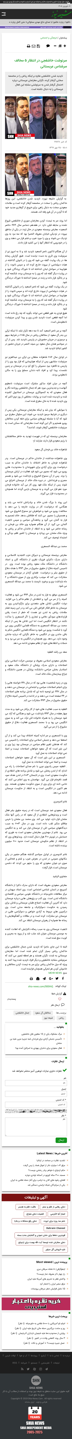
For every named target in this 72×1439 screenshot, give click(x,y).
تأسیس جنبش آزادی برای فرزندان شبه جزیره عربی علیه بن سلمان (36, 1041)
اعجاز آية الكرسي (57, 1214)
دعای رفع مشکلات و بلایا (25, 1221)
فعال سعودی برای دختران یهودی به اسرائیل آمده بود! (38, 1048)
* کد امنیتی (61, 1100)
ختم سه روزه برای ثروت (54, 1221)
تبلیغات (56, 1363)
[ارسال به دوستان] (33, 46)
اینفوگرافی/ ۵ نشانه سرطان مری (51, 1269)
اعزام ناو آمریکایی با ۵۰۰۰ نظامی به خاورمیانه (41, 1323)
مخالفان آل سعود (43, 1013)
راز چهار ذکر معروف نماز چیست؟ (51, 1274)
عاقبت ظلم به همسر (27, 1207)
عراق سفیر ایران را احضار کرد (52, 1284)
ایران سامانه (29, 1402)
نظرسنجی (45, 1363)
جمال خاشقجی (22, 1013)
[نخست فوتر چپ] (36, 1420)
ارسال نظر (55, 1005)
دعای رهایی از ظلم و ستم (54, 1207)
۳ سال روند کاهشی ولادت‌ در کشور (46, 1338)
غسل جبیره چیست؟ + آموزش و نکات (44, 1343)
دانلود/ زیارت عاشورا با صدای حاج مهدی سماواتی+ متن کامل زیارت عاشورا (37, 22)
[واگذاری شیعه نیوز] (36, 27)
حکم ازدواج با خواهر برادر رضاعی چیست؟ (46, 1170)
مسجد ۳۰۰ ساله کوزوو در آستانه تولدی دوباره (45, 1175)
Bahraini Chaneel (55, 1228)
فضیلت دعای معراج (35, 1214)
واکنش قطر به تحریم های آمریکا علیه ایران (46, 1279)
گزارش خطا (57, 994)
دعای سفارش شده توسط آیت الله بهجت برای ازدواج (41, 1242)
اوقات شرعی (10, 1356)
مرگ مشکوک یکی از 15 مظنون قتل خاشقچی (41, 1034)
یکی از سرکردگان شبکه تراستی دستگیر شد (46, 1185)
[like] (36, 999)
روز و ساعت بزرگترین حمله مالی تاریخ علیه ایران (40, 1328)
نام (65, 1078)
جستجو (34, 1363)
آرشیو (43, 1356)
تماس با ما (54, 1356)
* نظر (63, 1116)
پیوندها (34, 1356)
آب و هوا (23, 1356)
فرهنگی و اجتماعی (48, 38)
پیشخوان (63, 38)
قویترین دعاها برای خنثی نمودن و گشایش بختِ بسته (41, 1235)
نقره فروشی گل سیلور (55, 1249)
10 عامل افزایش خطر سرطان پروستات (48, 1289)
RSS (15, 1363)
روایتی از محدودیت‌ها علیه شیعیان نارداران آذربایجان (38, 1333)
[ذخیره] (38, 46)
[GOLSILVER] (36, 1304)
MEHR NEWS (55, 973)
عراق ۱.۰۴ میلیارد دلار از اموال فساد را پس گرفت (44, 1165)
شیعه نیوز (48, 1018)
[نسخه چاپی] (28, 46)
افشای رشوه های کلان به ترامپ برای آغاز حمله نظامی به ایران (38, 1180)
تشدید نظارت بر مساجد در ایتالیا (51, 1160)
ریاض (61, 1018)
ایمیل (63, 1089)
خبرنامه (24, 1363)
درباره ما (66, 1356)
